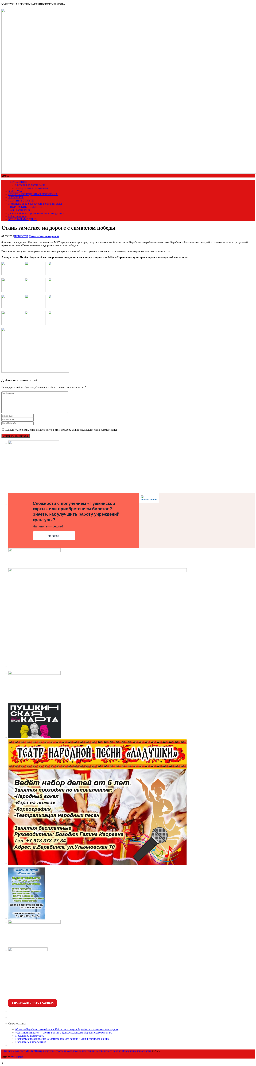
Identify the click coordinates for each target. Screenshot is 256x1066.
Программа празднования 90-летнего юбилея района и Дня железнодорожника (62, 1038)
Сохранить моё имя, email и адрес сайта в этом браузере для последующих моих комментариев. (61, 429)
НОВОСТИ (21, 236)
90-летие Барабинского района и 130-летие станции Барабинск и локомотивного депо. (66, 1029)
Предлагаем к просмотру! (30, 1041)
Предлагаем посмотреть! (30, 1035)
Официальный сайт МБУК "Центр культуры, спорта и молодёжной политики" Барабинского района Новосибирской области (76, 1050)
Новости (34, 236)
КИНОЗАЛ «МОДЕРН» (22, 219)
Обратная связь (17, 216)
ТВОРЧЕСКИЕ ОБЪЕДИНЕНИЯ (28, 206)
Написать (54, 535)
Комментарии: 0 (49, 236)
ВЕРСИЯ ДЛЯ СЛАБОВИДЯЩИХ (32, 1002)
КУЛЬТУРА (15, 191)
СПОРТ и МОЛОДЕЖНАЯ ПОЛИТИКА (33, 194)
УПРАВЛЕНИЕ (17, 181)
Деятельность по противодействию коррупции (36, 213)
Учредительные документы (31, 188)
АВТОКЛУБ (16, 197)
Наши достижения (19, 209)
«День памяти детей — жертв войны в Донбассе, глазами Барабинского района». (63, 1032)
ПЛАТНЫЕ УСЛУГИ (21, 200)
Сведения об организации (30, 184)
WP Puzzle (17, 1056)
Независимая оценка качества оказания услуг (35, 203)
